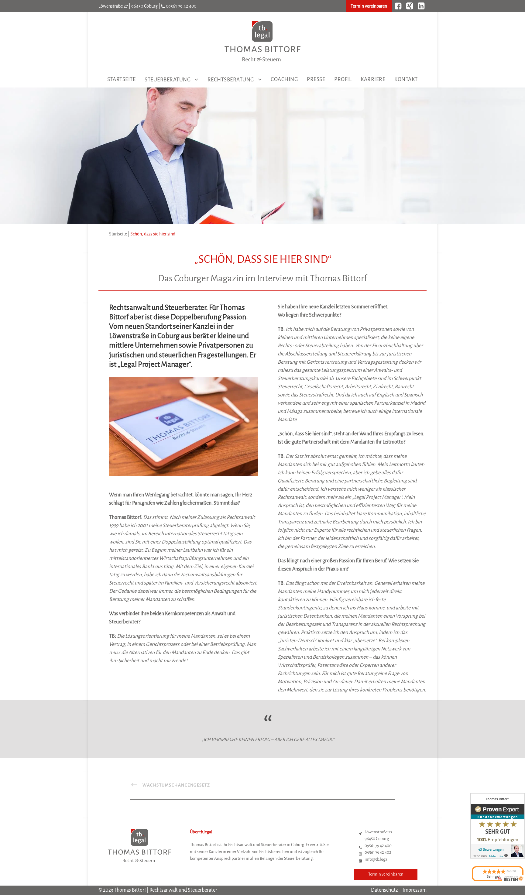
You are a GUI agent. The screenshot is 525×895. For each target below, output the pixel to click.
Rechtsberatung (231, 80)
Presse (316, 79)
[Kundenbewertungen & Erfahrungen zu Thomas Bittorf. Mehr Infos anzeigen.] (497, 826)
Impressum (415, 890)
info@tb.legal (377, 859)
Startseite (121, 79)
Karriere (373, 79)
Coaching (284, 79)
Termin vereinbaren (369, 6)
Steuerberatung (167, 80)
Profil (343, 79)
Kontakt (406, 79)
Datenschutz (384, 890)
